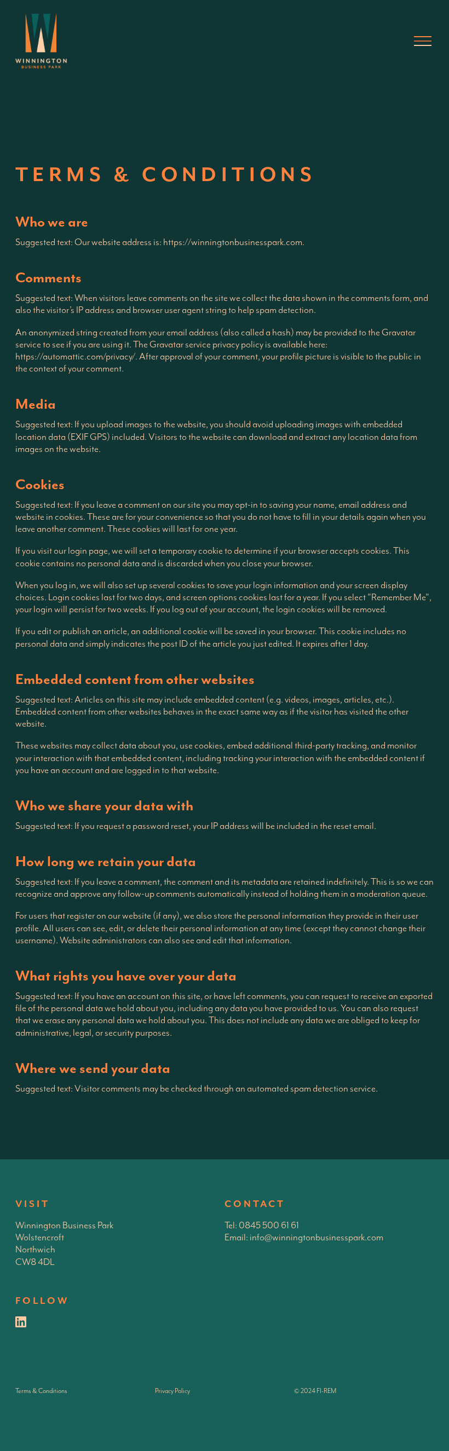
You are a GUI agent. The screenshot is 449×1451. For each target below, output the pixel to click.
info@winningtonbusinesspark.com (316, 1237)
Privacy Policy (172, 1391)
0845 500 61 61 (269, 1225)
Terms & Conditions (41, 1391)
